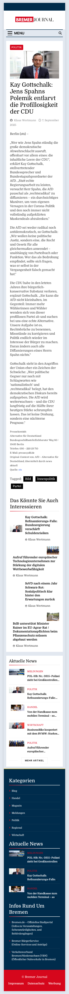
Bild (28, 479)
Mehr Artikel (34, 760)
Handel (32, 707)
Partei (17, 486)
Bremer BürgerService (25, 940)
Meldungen (35, 671)
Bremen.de (18, 922)
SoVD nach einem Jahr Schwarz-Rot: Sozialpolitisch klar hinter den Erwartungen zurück (41, 591)
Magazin (17, 805)
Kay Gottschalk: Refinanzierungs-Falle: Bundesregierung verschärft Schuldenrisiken (41, 525)
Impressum (16, 983)
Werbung (54, 983)
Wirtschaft (35, 725)
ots (20, 469)
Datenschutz (36, 983)
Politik (16, 47)
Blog (14, 790)
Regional (17, 827)
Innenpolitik (46, 479)
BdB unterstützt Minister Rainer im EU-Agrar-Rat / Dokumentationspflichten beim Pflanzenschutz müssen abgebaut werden (35, 631)
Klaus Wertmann (25, 120)
